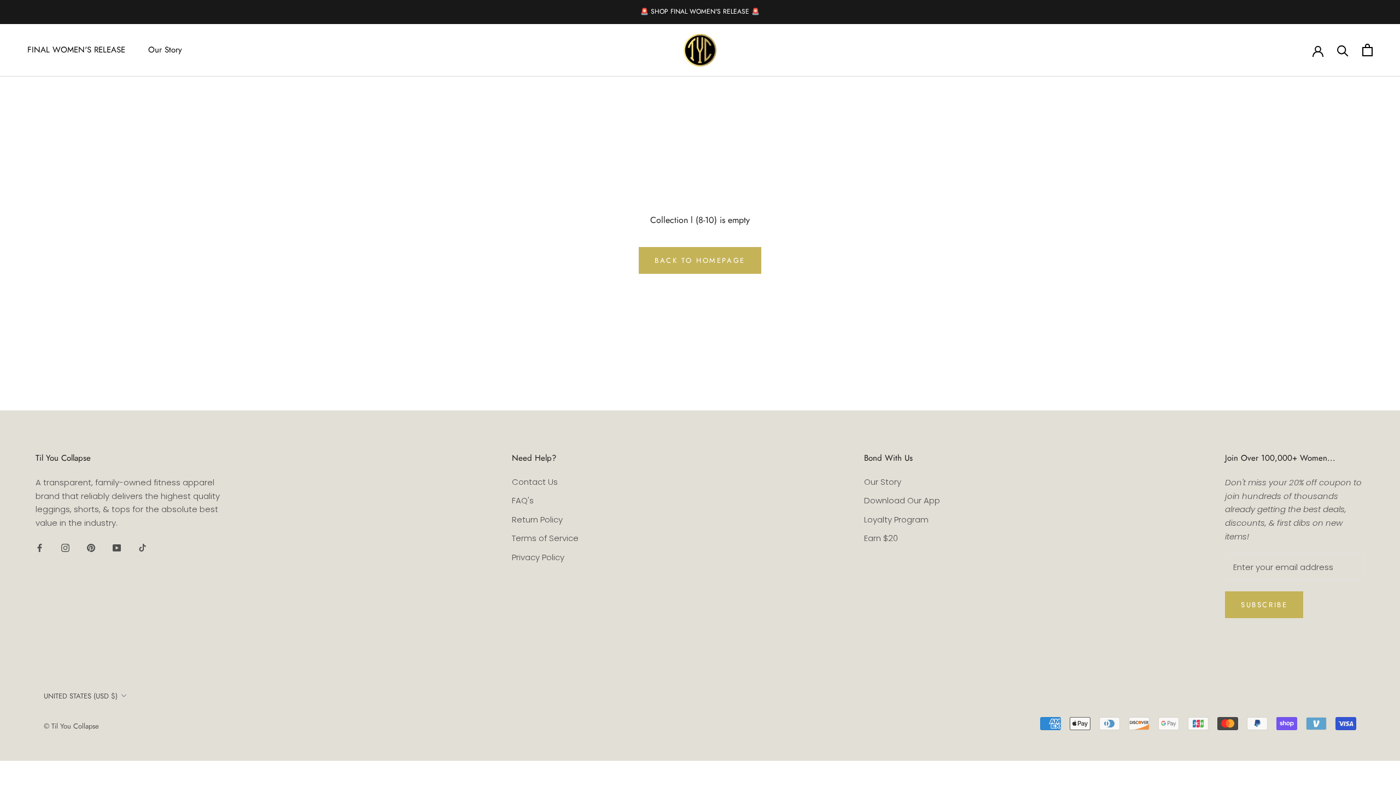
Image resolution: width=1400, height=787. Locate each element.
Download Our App (902, 500)
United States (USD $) (81, 696)
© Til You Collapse (71, 726)
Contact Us (535, 482)
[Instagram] (65, 548)
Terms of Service (545, 538)
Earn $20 (881, 538)
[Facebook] (40, 548)
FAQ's (523, 500)
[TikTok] (142, 548)
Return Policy (537, 519)
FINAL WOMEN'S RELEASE (76, 50)
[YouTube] (117, 548)
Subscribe (1264, 605)
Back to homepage (700, 260)
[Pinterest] (91, 548)
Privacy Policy (538, 557)
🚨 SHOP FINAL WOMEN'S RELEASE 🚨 (700, 11)
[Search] (1343, 50)
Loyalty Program (896, 519)
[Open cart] (1367, 50)
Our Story (165, 50)
